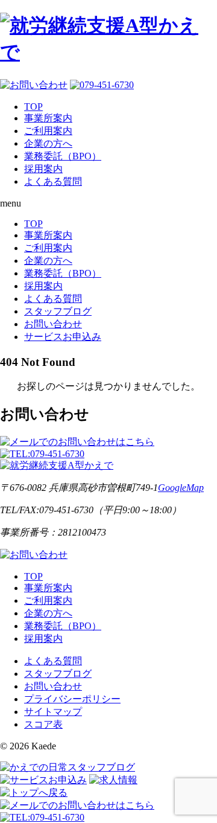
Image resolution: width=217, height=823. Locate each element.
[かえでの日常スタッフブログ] (67, 767)
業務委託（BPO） (62, 156)
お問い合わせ (53, 324)
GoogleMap (181, 487)
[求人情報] (113, 780)
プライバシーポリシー (72, 699)
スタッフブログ (58, 311)
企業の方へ (48, 143)
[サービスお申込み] (43, 780)
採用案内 (43, 169)
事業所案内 (48, 118)
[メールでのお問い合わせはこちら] (77, 442)
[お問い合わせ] (34, 554)
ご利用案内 (48, 131)
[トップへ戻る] (34, 792)
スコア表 (43, 724)
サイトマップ (53, 711)
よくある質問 (53, 181)
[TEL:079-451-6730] (42, 454)
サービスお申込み (62, 336)
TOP (33, 106)
